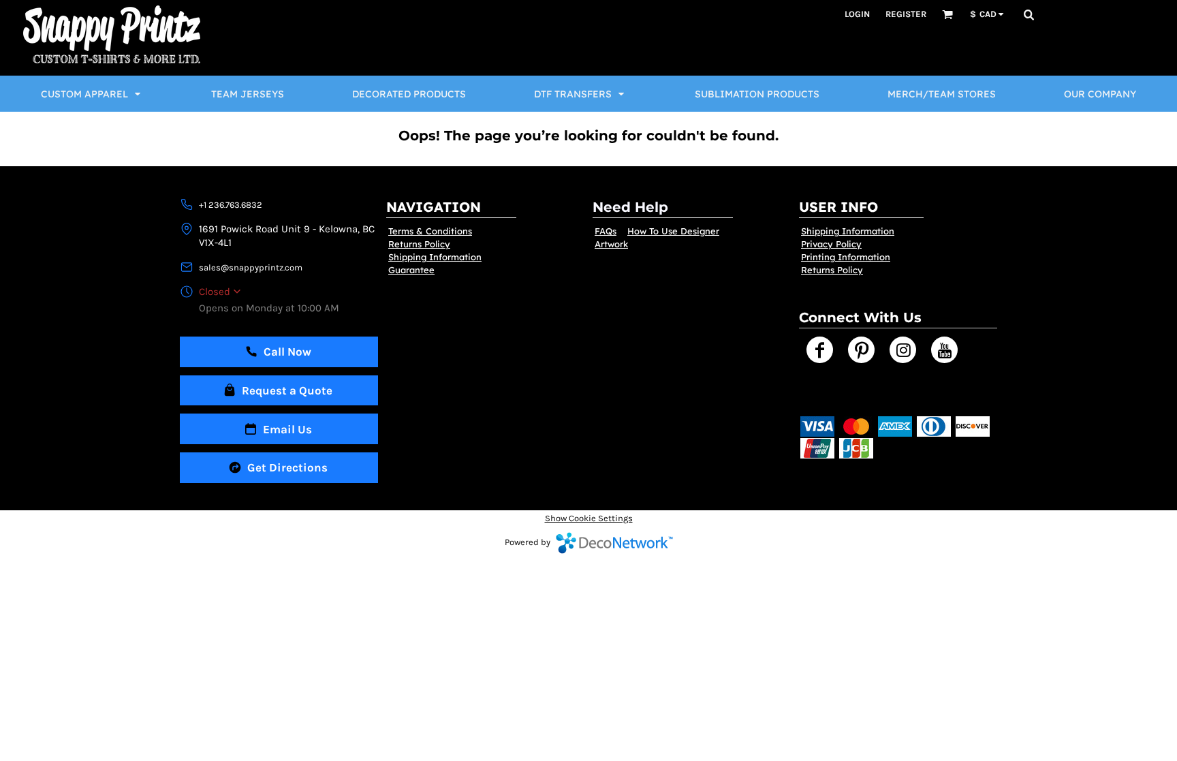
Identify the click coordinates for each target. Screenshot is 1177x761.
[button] (947, 14)
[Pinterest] (861, 350)
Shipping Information (435, 256)
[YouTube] (944, 350)
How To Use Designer (673, 231)
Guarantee (411, 269)
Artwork (611, 243)
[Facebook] (819, 350)
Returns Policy (419, 243)
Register (905, 14)
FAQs (605, 231)
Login (857, 14)
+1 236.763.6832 (230, 205)
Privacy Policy (831, 243)
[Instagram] (903, 350)
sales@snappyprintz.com (250, 267)
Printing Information (845, 256)
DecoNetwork (614, 543)
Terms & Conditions (430, 231)
